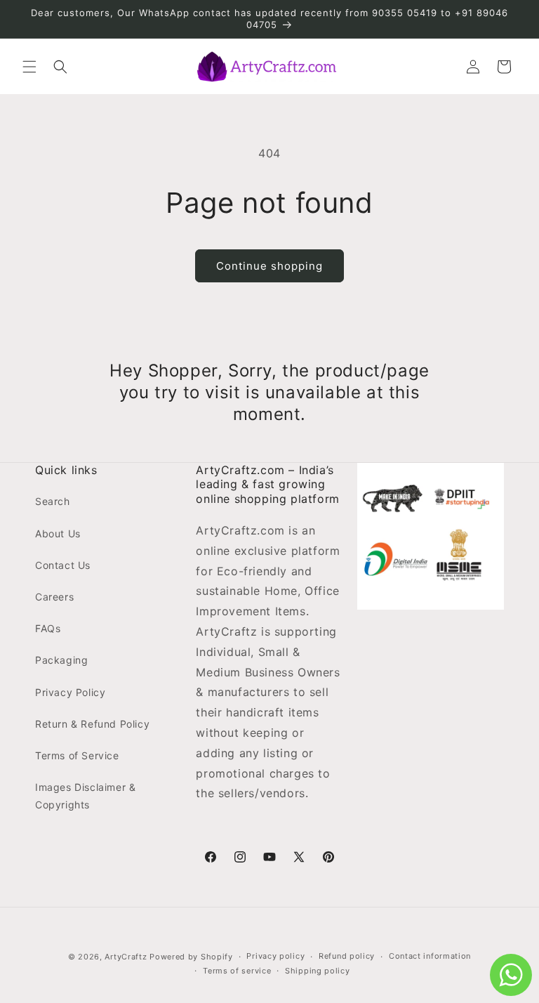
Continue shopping (269, 266)
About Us (58, 533)
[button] (29, 66)
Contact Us (63, 565)
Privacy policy (275, 956)
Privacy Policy (70, 692)
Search (52, 501)
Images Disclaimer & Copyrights (85, 796)
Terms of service (237, 971)
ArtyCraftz (126, 957)
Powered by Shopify (191, 957)
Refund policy (347, 956)
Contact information (430, 956)
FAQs (47, 628)
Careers (54, 597)
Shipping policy (317, 971)
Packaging (61, 660)
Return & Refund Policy (92, 724)
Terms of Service (77, 755)
